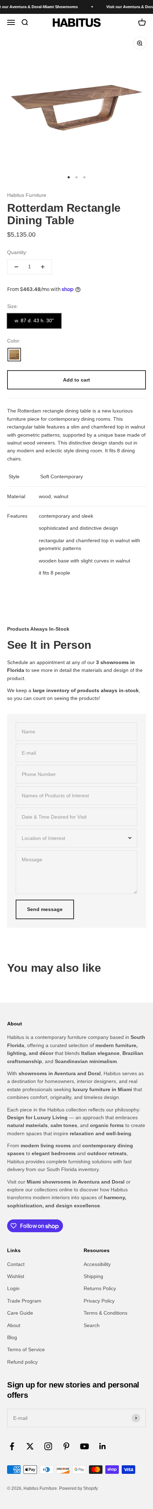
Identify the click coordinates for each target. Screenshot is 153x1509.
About (13, 1325)
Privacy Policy (99, 1301)
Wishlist (15, 1276)
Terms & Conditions (105, 1313)
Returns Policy (100, 1288)
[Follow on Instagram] (48, 1446)
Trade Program (24, 1301)
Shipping (93, 1276)
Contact (16, 1264)
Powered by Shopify (78, 1488)
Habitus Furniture (26, 195)
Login (13, 1288)
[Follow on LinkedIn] (102, 1446)
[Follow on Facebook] (12, 1446)
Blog (12, 1337)
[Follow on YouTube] (84, 1446)
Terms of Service (26, 1349)
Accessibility (97, 1264)
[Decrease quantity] (16, 267)
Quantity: (17, 252)
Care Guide (20, 1313)
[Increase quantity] (43, 267)
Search (92, 1325)
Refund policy (22, 1362)
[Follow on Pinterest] (66, 1446)
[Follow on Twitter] (30, 1446)
